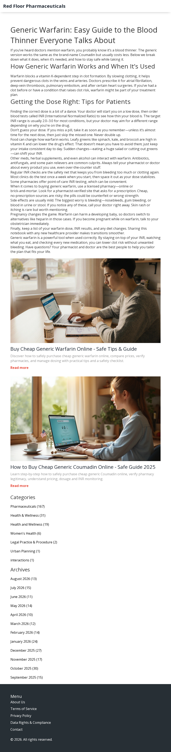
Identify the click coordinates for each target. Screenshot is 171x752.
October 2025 (24, 668)
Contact (16, 729)
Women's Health (25, 533)
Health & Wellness (27, 515)
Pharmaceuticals (27, 506)
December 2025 (25, 650)
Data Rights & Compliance (30, 722)
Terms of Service (23, 708)
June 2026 (21, 596)
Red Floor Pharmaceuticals (34, 6)
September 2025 (26, 677)
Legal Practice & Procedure (33, 542)
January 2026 (24, 641)
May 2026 (21, 605)
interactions (22, 560)
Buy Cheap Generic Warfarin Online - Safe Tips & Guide (73, 349)
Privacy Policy (20, 715)
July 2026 (20, 587)
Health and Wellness (29, 524)
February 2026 (25, 632)
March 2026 (22, 623)
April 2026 (21, 614)
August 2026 (23, 578)
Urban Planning (25, 551)
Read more (19, 367)
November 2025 (26, 659)
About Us (17, 702)
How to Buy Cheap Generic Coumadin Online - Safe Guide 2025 (82, 467)
